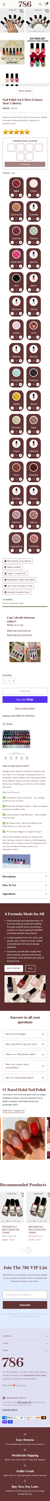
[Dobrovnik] (16, 207)
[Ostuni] (33, 491)
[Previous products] (21, 1250)
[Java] (16, 278)
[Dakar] (33, 183)
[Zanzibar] (16, 491)
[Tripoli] (16, 444)
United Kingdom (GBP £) (16, 1398)
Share (9, 724)
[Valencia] (33, 444)
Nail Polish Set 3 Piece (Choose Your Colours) (10, 1229)
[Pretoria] (33, 373)
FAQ (30, 968)
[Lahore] (33, 302)
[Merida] (33, 349)
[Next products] (28, 1250)
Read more (13, 968)
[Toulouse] (34, 538)
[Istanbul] (33, 467)
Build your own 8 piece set (19, 630)
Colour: (8, 172)
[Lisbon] (16, 325)
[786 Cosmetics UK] (25, 4)
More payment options (25, 708)
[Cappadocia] (16, 538)
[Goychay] (16, 231)
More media (25, 90)
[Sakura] (33, 515)
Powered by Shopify (10, 1410)
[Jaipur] (33, 278)
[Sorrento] (16, 420)
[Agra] (16, 183)
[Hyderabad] (16, 254)
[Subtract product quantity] (5, 681)
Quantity (7, 675)
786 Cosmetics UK (24, 1402)
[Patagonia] (16, 373)
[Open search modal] (40, 4)
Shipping (6, 716)
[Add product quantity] (13, 681)
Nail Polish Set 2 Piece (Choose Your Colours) (37, 1229)
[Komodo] (16, 302)
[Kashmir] (16, 515)
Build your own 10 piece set (19, 635)
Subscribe (25, 1305)
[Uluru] (16, 467)
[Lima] (33, 325)
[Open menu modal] (4, 4)
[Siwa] (33, 420)
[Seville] (16, 396)
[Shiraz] (33, 396)
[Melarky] (16, 349)
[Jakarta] (33, 254)
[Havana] (33, 231)
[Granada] (33, 207)
